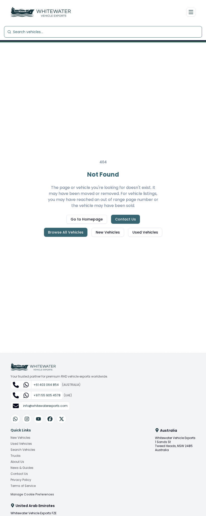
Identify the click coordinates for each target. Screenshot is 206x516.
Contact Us (125, 219)
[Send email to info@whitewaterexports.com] (16, 406)
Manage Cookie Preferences (32, 494)
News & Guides (22, 468)
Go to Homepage (87, 219)
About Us (17, 462)
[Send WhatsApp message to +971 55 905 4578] (26, 395)
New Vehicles (108, 232)
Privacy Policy (21, 480)
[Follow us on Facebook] (50, 419)
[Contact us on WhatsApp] (15, 419)
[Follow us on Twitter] (61, 419)
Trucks (16, 456)
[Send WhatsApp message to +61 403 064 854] (26, 385)
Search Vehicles (23, 450)
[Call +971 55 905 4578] (16, 395)
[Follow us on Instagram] (27, 419)
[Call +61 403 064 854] (16, 385)
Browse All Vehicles (65, 232)
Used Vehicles (145, 232)
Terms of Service (23, 486)
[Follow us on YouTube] (38, 419)
